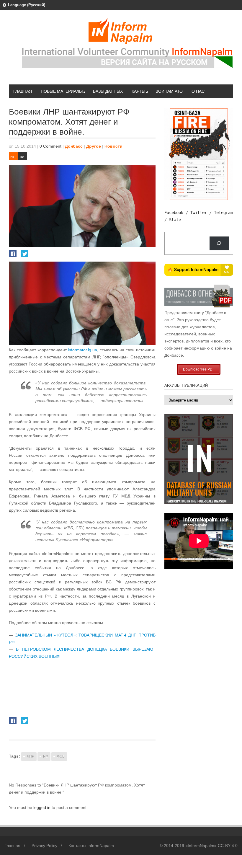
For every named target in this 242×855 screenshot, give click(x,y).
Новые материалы (62, 91)
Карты (138, 91)
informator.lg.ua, (84, 349)
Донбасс (74, 146)
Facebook (173, 212)
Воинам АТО (169, 91)
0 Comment (50, 146)
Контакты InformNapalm (91, 845)
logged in (42, 807)
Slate (175, 219)
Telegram (223, 212)
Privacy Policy (44, 845)
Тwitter (198, 212)
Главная (22, 91)
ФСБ (61, 756)
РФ (45, 756)
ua (22, 156)
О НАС (198, 91)
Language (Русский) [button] (26, 5)
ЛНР (30, 756)
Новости (113, 146)
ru (12, 156)
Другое (93, 146)
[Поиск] (219, 243)
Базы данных (108, 91)
